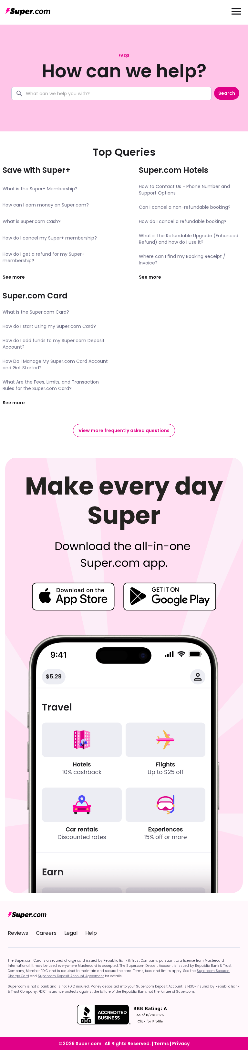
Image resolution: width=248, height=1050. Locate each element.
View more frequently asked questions (124, 430)
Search (226, 93)
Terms (161, 1043)
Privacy (181, 1043)
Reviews (18, 933)
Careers (46, 933)
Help (91, 933)
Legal (71, 933)
